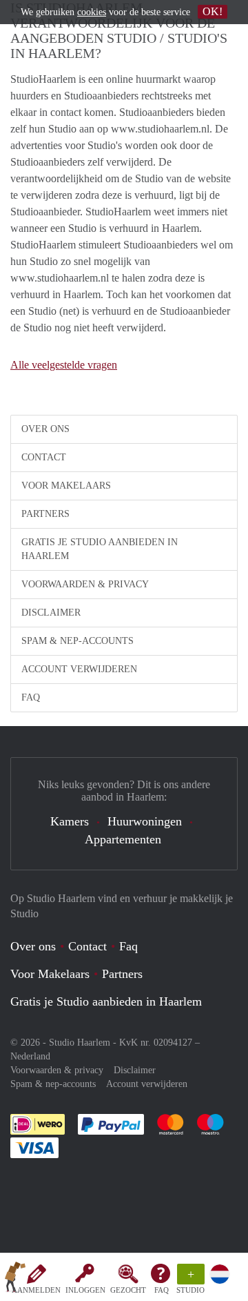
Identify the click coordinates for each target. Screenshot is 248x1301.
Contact (43, 457)
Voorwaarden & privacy (85, 584)
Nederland (30, 1056)
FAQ (161, 1290)
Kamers (69, 821)
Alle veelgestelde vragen (63, 365)
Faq (128, 946)
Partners (45, 514)
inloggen (85, 1290)
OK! (213, 11)
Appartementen (123, 839)
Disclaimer (51, 612)
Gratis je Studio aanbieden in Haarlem (99, 549)
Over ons (45, 429)
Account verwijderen (79, 669)
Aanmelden (36, 1290)
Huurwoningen (144, 821)
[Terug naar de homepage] (15, 1279)
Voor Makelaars (66, 485)
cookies (91, 12)
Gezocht (128, 1290)
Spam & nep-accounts (77, 641)
